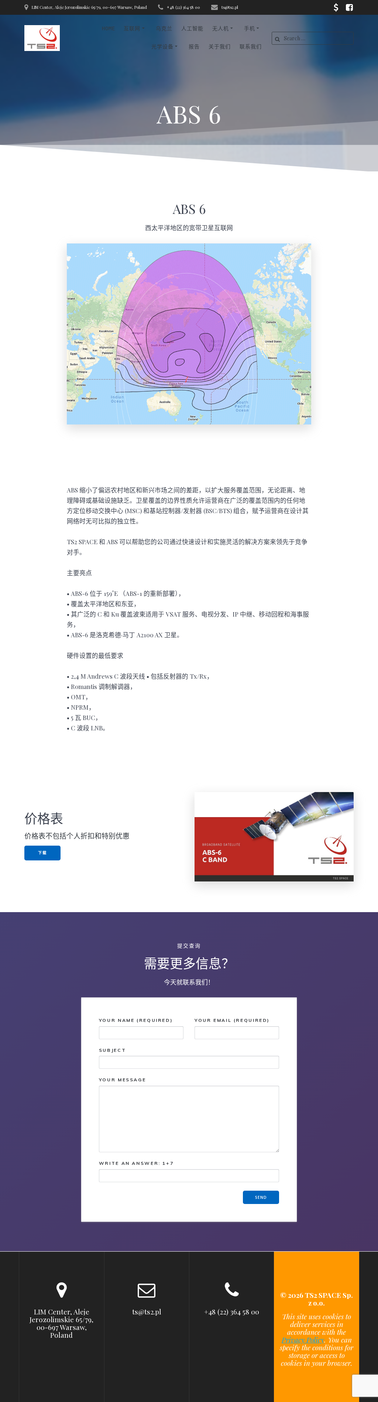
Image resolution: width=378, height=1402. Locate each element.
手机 (249, 28)
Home (108, 28)
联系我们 (251, 47)
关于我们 (220, 47)
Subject (112, 1050)
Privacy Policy (303, 1339)
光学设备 (162, 47)
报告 (194, 47)
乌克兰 (164, 28)
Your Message (122, 1079)
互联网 (132, 28)
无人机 (220, 28)
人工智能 (192, 28)
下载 (42, 852)
